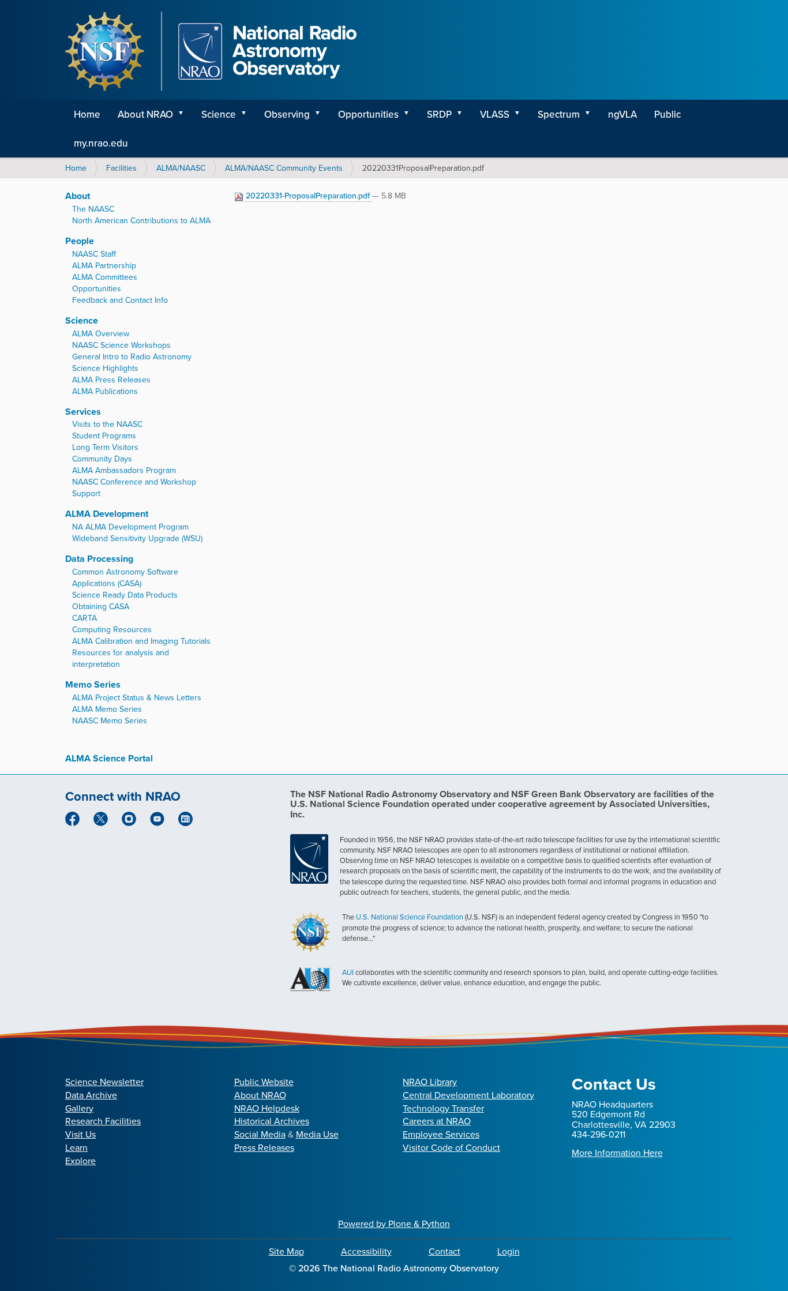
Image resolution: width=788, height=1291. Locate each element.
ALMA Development (106, 513)
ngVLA (622, 114)
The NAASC (93, 209)
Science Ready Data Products (125, 595)
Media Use (317, 1134)
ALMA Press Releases (111, 379)
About (77, 195)
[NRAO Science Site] (211, 51)
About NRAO (145, 114)
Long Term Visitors (105, 447)
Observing (287, 114)
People (79, 240)
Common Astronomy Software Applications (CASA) (125, 577)
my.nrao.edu (101, 143)
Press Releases (264, 1147)
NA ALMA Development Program (130, 526)
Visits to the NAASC (107, 424)
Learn (76, 1147)
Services (83, 411)
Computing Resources (112, 629)
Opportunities (368, 114)
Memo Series (93, 684)
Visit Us (80, 1134)
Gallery (79, 1108)
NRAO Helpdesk (266, 1108)
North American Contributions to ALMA (141, 220)
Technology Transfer (443, 1108)
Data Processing (99, 558)
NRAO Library (430, 1081)
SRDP (439, 114)
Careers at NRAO (437, 1120)
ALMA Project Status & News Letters (136, 697)
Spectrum (559, 114)
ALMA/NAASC (180, 168)
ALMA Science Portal (109, 758)
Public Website (264, 1081)
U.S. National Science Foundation (409, 916)
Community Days (102, 458)
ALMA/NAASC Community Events (284, 168)
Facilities (121, 168)
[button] (185, 114)
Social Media (260, 1134)
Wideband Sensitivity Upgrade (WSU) (137, 538)
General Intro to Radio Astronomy (132, 356)
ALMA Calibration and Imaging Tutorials (141, 641)
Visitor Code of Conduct (451, 1147)
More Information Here (617, 1152)
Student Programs (104, 435)
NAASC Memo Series (109, 720)
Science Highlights (105, 368)
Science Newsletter (104, 1081)
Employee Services (441, 1134)
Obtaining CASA (100, 606)
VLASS (494, 114)
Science (218, 114)
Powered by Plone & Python (394, 1223)
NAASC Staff (94, 254)
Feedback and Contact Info (120, 300)
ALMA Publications (105, 391)
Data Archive (91, 1095)
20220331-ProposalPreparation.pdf (307, 195)
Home (87, 114)
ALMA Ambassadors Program (124, 470)
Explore (80, 1160)
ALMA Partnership (104, 265)
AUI (348, 972)
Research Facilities (103, 1120)
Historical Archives (271, 1120)
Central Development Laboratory (468, 1095)
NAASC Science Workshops (121, 345)
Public (667, 114)
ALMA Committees (104, 277)
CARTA (84, 618)
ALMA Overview (100, 333)
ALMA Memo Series (107, 709)
